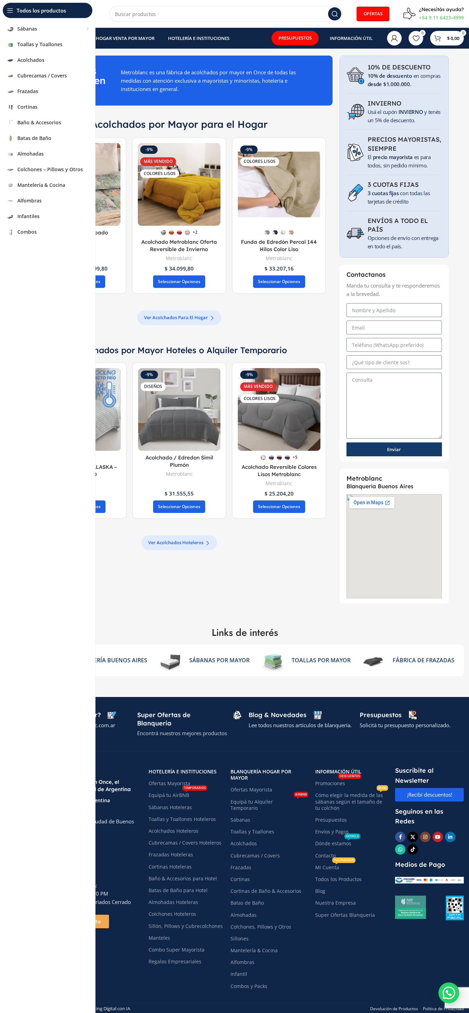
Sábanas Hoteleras (170, 807)
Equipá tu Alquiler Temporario (269, 803)
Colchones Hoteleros (172, 914)
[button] (448, 992)
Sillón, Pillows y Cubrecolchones (186, 926)
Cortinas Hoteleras (170, 866)
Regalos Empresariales (175, 961)
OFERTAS (373, 13)
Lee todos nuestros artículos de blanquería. (300, 725)
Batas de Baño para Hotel (178, 890)
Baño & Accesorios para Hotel (183, 878)
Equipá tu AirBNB (177, 793)
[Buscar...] (334, 13)
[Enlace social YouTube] (438, 837)
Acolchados (244, 843)
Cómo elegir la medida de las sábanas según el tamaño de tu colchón (351, 800)
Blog (320, 891)
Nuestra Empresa (335, 902)
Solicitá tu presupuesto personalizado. (405, 725)
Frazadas (241, 867)
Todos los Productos (338, 879)
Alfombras (242, 962)
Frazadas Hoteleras (171, 854)
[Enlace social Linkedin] (450, 837)
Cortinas (240, 879)
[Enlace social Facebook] (400, 837)
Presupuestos (331, 819)
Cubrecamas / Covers (255, 855)
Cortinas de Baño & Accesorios (266, 891)
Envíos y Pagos (332, 831)
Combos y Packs (249, 986)
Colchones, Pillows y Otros (261, 926)
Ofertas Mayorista (169, 783)
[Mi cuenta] (394, 38)
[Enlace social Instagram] (425, 837)
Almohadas (244, 915)
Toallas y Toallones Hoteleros (182, 819)
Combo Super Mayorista (176, 949)
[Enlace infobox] (433, 14)
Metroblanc (179, 258)
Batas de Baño (247, 902)
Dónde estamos (337, 842)
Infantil (239, 974)
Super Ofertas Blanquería (345, 915)
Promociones (337, 782)
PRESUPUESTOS (295, 38)
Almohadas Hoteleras (173, 902)
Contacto (325, 855)
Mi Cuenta (334, 866)
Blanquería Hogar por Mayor (261, 774)
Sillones (240, 938)
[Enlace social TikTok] (413, 849)
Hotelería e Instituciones (183, 771)
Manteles (159, 938)
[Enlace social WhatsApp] (400, 849)
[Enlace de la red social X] (413, 837)
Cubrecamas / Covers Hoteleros (185, 842)
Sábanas (240, 819)
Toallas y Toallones (252, 831)
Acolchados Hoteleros (174, 831)
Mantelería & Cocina (254, 950)
